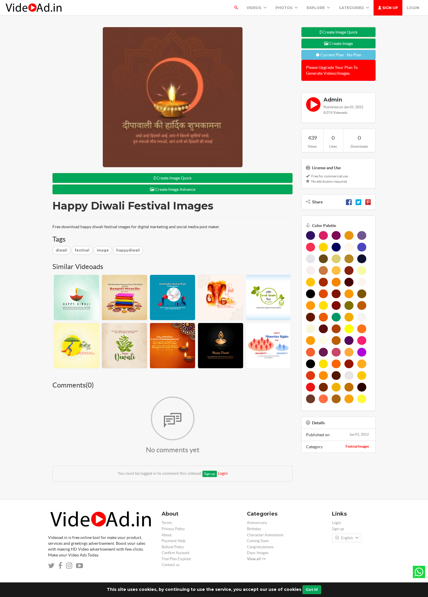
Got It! (312, 589)
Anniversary (257, 523)
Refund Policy (173, 547)
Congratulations (260, 547)
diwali (61, 250)
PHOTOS (284, 8)
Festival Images (357, 446)
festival (82, 250)
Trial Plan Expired (176, 559)
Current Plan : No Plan (340, 55)
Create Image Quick (173, 178)
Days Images (258, 553)
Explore (316, 8)
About (167, 535)
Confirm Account (176, 553)
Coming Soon (258, 541)
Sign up (389, 8)
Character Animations (265, 535)
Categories (352, 8)
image (103, 250)
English (347, 538)
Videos (254, 8)
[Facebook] (349, 202)
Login (413, 8)
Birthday (254, 529)
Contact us (171, 565)
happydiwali (128, 250)
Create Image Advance (174, 189)
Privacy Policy (173, 529)
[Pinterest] (368, 202)
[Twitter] (358, 202)
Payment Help (173, 541)
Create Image (340, 43)
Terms (167, 523)
